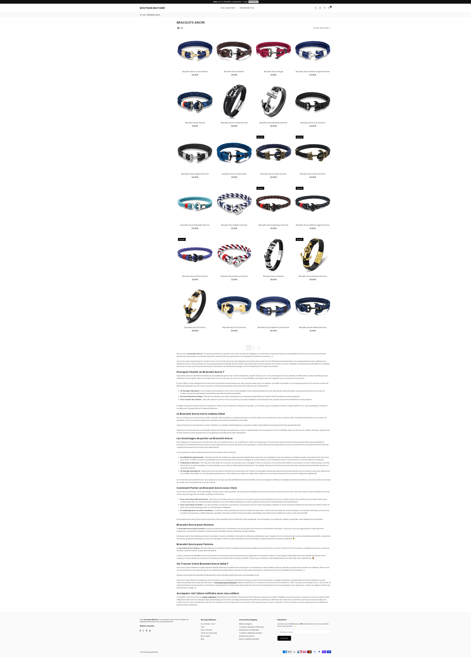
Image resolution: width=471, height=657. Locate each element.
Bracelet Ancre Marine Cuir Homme (273, 327)
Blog (202, 639)
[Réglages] (320, 8)
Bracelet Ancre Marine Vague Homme (312, 225)
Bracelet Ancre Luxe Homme (195, 71)
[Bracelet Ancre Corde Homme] (234, 101)
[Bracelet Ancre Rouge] (273, 50)
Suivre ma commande (209, 633)
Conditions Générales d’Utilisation (251, 627)
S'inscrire (284, 638)
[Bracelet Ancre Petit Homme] (195, 255)
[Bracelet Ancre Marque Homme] (312, 255)
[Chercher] (316, 8)
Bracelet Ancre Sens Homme (313, 174)
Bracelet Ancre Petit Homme (195, 276)
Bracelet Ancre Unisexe (273, 276)
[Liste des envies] (324, 8)
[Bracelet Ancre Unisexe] (273, 255)
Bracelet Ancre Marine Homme (313, 327)
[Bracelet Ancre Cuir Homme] (312, 101)
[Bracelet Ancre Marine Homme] (312, 306)
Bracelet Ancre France (195, 122)
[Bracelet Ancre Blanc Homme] (234, 204)
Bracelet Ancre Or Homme (234, 327)
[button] (329, 8)
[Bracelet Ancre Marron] (234, 50)
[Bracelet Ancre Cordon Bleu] (234, 152)
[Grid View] (178, 28)
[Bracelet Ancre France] (195, 101)
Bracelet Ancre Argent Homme (195, 174)
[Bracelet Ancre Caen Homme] (273, 152)
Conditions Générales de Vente (250, 633)
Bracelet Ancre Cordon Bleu (234, 174)
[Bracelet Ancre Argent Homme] (195, 152)
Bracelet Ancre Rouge (273, 71)
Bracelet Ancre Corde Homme (234, 122)
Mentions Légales (245, 624)
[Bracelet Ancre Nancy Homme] (234, 255)
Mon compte (205, 636)
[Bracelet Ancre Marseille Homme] (195, 204)
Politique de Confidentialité (249, 630)
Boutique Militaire (152, 8)
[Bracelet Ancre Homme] (195, 306)
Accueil (143, 15)
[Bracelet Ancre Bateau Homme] (273, 101)
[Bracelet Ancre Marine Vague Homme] (312, 204)
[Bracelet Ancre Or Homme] (234, 306)
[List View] (181, 28)
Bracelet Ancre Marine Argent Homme (313, 71)
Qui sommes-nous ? (208, 624)
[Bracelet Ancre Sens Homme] (312, 152)
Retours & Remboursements (249, 639)
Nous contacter (206, 630)
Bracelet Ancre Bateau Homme (273, 122)
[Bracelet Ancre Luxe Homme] (195, 50)
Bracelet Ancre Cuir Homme (312, 122)
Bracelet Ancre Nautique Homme (273, 225)
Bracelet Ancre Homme (195, 327)
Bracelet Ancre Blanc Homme (234, 225)
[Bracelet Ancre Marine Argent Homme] (312, 50)
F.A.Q (202, 627)
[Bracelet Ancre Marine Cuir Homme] (273, 306)
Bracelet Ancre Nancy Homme (234, 276)
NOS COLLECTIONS (228, 8)
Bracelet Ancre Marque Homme (313, 276)
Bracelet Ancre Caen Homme (274, 174)
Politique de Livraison (247, 636)
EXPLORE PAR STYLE (247, 8)
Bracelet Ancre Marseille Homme (195, 225)
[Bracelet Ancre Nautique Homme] (273, 204)
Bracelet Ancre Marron (234, 71)
